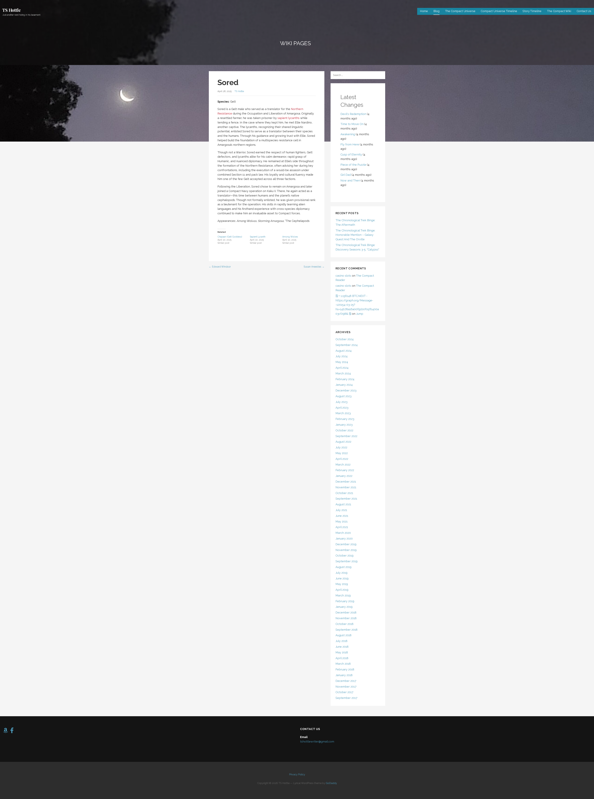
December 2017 (346, 680)
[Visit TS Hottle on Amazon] (5, 731)
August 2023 (343, 396)
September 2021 (346, 498)
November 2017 (346, 686)
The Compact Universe (460, 11)
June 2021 (342, 515)
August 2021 (343, 504)
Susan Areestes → (314, 266)
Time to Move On (352, 124)
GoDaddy (331, 783)
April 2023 (342, 407)
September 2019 (346, 561)
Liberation (276, 113)
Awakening (347, 134)
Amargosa (293, 113)
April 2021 (342, 527)
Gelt (233, 101)
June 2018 (342, 646)
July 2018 (341, 641)
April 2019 (342, 589)
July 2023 (341, 402)
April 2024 (342, 367)
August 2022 (343, 441)
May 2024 (342, 362)
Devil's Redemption (353, 114)
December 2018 (346, 612)
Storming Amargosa (271, 220)
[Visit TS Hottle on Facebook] (12, 731)
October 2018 (344, 624)
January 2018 (344, 675)
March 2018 (343, 663)
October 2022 (344, 430)
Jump (359, 313)
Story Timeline (532, 11)
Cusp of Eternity (351, 154)
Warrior (240, 152)
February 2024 (345, 379)
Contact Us (584, 11)
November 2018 (346, 618)
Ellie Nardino (303, 122)
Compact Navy (238, 191)
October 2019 (344, 555)
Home (424, 11)
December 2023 (346, 390)
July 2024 (342, 356)
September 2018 (346, 629)
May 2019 (342, 584)
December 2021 (346, 481)
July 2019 (341, 572)
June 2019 (342, 578)
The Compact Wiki (559, 11)
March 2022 (343, 464)
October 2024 (345, 339)
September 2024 (347, 345)
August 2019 (343, 567)
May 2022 (342, 453)
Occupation (255, 113)
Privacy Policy (297, 774)
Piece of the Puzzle (353, 164)
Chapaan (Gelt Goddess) (229, 236)
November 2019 (346, 550)
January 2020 (344, 538)
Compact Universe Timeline (499, 11)
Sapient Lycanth (257, 236)
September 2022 (346, 436)
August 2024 (344, 350)
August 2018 (343, 635)
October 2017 (344, 692)
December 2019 (346, 544)
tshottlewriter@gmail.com (317, 741)
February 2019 (345, 601)
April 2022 (342, 458)
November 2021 (346, 487)
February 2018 (345, 669)
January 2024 (344, 384)
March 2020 (343, 532)
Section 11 (238, 174)
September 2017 (346, 698)
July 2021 (341, 510)
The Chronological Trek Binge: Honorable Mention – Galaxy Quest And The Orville (355, 235)
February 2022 (345, 470)
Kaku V (271, 191)
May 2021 (342, 521)
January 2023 (344, 424)
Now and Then (350, 180)
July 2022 (341, 447)
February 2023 (345, 419)
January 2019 (344, 606)
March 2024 (343, 373)
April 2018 (342, 658)
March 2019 (343, 595)
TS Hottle (11, 10)
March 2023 (343, 413)
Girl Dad (345, 174)
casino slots (343, 275)
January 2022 (344, 475)
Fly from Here (349, 144)
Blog (436, 11)
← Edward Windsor (220, 266)
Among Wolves (246, 220)
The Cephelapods (298, 220)
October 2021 (344, 493)
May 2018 (342, 652)
